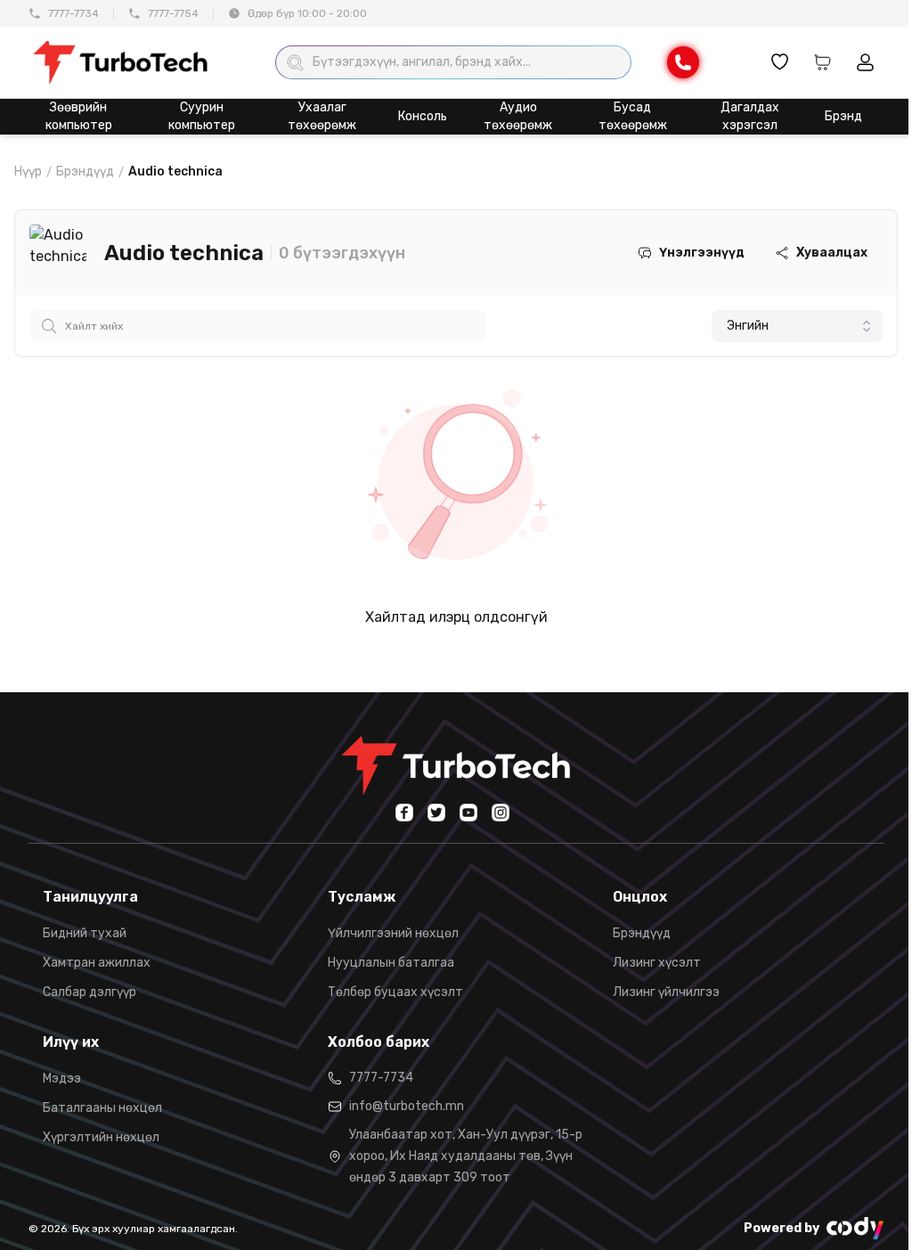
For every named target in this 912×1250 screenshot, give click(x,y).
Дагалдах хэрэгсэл (750, 116)
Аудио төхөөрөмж (518, 116)
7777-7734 (73, 13)
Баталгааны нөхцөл (102, 1107)
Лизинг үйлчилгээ (666, 992)
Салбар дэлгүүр (89, 992)
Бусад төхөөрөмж (632, 116)
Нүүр (28, 171)
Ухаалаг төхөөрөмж (322, 116)
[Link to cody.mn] (855, 1228)
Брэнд (843, 116)
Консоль (422, 116)
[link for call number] (683, 62)
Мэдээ (62, 1078)
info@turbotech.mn (406, 1106)
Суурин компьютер (201, 116)
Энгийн (748, 325)
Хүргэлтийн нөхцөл (101, 1137)
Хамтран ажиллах (97, 962)
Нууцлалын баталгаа (391, 962)
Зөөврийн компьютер (78, 116)
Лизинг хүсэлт (657, 962)
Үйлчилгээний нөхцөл (393, 933)
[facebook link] (404, 812)
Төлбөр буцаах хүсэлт (395, 992)
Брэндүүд (85, 171)
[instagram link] (500, 812)
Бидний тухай (84, 933)
